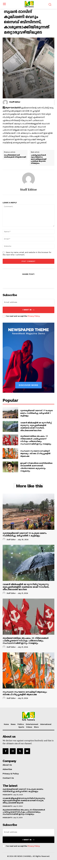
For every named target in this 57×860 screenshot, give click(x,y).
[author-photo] (4, 539)
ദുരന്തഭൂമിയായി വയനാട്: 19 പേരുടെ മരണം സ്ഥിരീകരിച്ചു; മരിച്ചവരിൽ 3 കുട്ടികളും (36, 413)
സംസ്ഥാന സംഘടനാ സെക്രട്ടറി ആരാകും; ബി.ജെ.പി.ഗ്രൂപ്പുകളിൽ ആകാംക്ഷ (35, 453)
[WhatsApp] (37, 280)
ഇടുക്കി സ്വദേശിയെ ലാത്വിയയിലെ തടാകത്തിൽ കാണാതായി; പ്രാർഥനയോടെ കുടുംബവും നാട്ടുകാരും (36, 467)
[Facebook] (19, 280)
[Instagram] (13, 751)
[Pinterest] (31, 280)
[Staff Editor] (5, 102)
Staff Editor (14, 102)
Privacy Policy (34, 316)
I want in (27, 310)
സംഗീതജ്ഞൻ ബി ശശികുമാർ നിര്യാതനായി (15, 156)
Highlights (7, 795)
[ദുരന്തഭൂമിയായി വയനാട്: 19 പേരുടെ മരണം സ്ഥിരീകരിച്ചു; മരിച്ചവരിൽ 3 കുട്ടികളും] (10, 413)
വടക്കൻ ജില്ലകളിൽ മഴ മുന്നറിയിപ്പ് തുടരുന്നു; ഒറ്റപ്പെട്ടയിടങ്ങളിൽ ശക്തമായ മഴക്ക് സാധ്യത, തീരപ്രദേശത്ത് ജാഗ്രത (35, 426)
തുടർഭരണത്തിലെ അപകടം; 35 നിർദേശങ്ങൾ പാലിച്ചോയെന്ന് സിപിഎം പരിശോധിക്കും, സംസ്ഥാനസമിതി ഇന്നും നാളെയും (35, 440)
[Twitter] (25, 280)
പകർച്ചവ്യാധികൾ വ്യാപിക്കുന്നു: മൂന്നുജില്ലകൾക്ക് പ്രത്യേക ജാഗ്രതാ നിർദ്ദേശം (38, 159)
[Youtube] (27, 751)
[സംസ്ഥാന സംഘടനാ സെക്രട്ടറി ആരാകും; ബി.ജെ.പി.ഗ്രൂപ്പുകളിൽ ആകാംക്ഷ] (10, 453)
